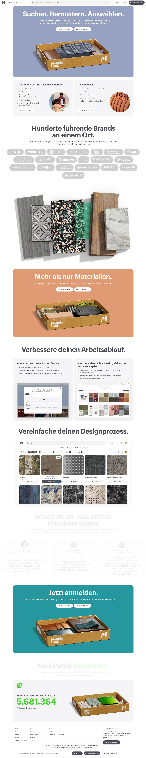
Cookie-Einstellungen (52, 753)
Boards (17, 737)
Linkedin (114, 753)
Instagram (106, 753)
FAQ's (51, 732)
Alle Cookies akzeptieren (92, 753)
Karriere (32, 737)
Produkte (12, 2)
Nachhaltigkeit (34, 734)
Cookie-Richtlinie (72, 748)
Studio (32, 740)
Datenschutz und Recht (56, 734)
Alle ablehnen (77, 753)
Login (124, 2)
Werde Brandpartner (111, 742)
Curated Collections (21, 740)
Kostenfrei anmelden (136, 2)
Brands (22, 2)
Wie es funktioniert (36, 732)
